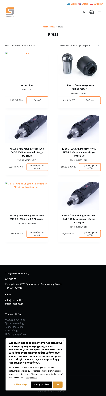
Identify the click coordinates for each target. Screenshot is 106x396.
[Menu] (99, 12)
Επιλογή (37, 100)
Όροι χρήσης (11, 330)
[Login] (84, 12)
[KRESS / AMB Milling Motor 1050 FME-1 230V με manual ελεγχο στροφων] (79, 196)
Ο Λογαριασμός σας (15, 319)
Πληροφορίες (31, 377)
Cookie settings (20, 384)
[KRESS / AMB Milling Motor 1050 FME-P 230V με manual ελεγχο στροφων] (79, 129)
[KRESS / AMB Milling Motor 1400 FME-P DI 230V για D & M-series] (26, 196)
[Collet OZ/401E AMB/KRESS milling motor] (79, 65)
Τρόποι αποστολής (14, 323)
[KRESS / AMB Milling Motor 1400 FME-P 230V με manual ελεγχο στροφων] (26, 129)
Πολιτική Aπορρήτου (15, 334)
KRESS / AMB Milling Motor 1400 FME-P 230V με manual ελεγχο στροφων (27, 152)
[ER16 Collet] (26, 65)
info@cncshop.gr (14, 303)
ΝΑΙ (57, 384)
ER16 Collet (27, 85)
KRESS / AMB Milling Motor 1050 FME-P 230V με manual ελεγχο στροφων (79, 152)
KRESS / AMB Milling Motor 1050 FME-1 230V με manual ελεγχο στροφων (79, 219)
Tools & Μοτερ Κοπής (27, 160)
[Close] (63, 340)
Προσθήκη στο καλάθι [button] (37, 167)
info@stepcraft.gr (14, 300)
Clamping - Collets (27, 90)
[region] (36, 364)
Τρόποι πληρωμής (14, 327)
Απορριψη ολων (41, 384)
